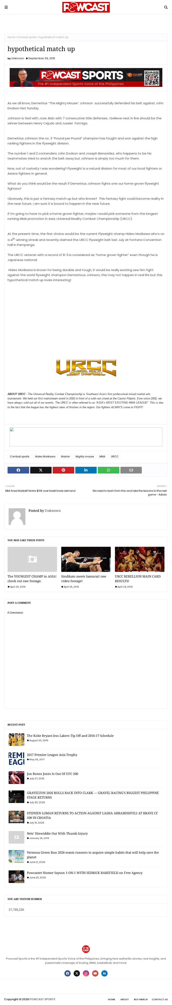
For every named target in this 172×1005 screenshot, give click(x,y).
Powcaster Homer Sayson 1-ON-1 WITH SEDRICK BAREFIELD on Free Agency (84, 873)
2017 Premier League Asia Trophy (52, 755)
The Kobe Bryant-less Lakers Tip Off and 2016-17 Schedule (70, 735)
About (124, 999)
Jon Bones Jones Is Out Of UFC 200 (52, 774)
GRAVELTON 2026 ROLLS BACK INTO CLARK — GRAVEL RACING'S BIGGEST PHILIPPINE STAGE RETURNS (93, 795)
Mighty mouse (85, 456)
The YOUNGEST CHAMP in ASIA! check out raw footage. (32, 578)
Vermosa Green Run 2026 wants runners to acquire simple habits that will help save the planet (93, 854)
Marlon (65, 456)
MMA (102, 456)
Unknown (17, 58)
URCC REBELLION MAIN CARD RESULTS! (138, 578)
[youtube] (95, 973)
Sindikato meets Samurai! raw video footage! (83, 578)
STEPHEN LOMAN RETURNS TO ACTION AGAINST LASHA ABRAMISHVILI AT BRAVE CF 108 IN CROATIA (92, 815)
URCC (115, 456)
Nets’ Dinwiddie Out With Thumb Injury (57, 833)
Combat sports (27, 37)
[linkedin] (104, 973)
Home (11, 37)
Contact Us (160, 999)
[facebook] (67, 973)
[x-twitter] (77, 973)
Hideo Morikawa (45, 456)
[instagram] (86, 973)
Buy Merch (141, 999)
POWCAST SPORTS (42, 999)
